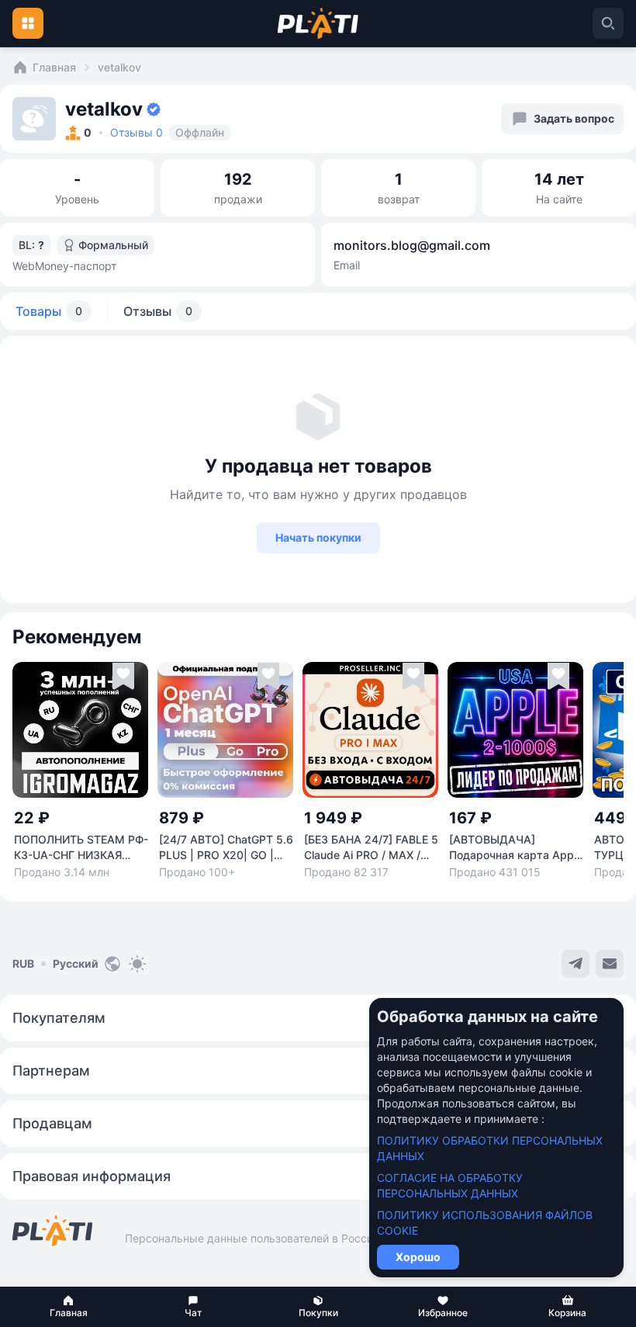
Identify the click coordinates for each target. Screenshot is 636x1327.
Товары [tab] (49, 311)
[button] (68, 1307)
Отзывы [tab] (157, 311)
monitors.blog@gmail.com (412, 245)
